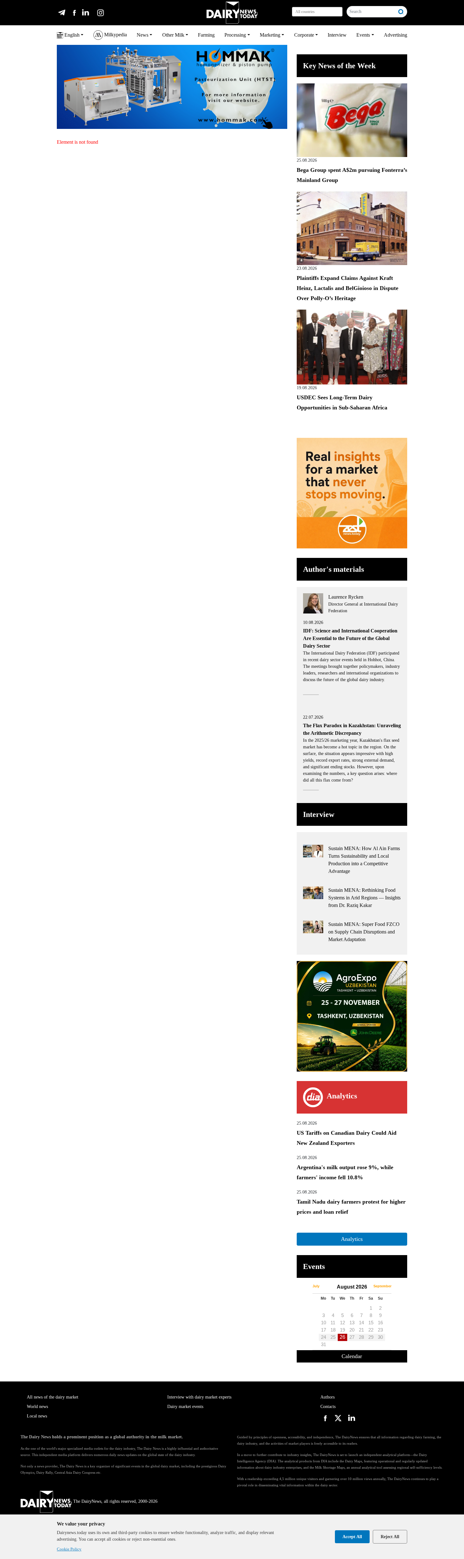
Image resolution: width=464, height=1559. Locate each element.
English (71, 35)
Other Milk (173, 35)
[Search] (401, 11)
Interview (337, 35)
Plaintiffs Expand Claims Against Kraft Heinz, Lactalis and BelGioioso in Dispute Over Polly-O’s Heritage (347, 288)
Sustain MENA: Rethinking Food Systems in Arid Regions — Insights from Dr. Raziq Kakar (364, 897)
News (142, 35)
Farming (206, 35)
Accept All (352, 1536)
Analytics (352, 1239)
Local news (37, 1416)
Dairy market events (185, 1406)
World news (37, 1406)
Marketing (270, 35)
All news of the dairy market (52, 1397)
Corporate (304, 35)
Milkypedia (115, 34)
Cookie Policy (69, 1549)
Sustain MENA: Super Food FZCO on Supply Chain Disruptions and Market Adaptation (364, 932)
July (315, 1286)
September (382, 1286)
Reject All (390, 1536)
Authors (327, 1397)
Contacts (328, 1406)
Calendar (352, 1356)
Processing (235, 35)
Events (363, 35)
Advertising (395, 35)
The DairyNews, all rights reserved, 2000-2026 (115, 1501)
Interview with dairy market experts (199, 1397)
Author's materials (333, 569)
